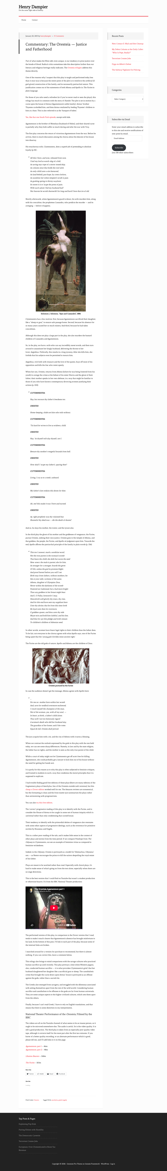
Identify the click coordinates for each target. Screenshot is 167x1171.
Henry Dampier (33, 6)
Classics (36, 1100)
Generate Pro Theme (74, 1164)
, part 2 (34, 1050)
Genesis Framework (92, 1164)
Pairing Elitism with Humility (31, 1130)
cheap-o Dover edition (35, 789)
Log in (112, 1164)
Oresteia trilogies (75, 67)
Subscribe (119, 148)
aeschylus (55, 1100)
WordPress (105, 1164)
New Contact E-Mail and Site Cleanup (127, 43)
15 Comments (59, 36)
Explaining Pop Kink (27, 1124)
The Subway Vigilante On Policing (126, 70)
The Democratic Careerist (29, 1135)
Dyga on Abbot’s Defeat (121, 64)
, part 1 (34, 1046)
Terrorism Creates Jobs (121, 58)
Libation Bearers (32, 1056)
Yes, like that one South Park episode (41, 117)
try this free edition (44, 802)
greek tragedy (63, 1100)
